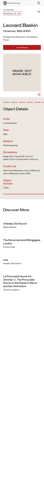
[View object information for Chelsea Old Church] (22, 218)
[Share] (39, 95)
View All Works (22, 47)
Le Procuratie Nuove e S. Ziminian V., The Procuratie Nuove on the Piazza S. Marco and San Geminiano (20, 281)
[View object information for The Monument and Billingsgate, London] (22, 235)
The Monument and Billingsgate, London (22, 241)
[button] (38, 3)
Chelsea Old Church (15, 223)
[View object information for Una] (22, 254)
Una (5, 259)
